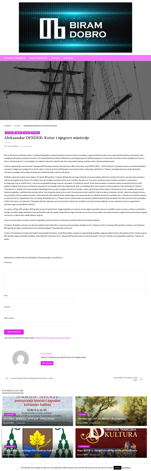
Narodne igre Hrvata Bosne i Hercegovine (101, 418)
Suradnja (68, 58)
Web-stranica (9, 318)
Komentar (8, 262)
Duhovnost (10, 414)
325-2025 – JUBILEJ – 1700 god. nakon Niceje (29, 418)
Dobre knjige (84, 446)
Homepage (7, 126)
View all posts (47, 363)
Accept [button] (117, 468)
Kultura (17, 126)
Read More (126, 468)
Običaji (18, 132)
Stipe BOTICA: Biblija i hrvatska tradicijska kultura (107, 450)
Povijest (35, 132)
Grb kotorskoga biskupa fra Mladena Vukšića (30, 450)
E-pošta (7, 307)
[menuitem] (14, 58)
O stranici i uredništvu (14, 58)
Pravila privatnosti (38, 58)
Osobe (26, 132)
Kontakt (56, 58)
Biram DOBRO (13, 146)
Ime (6, 295)
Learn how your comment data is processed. (53, 338)
